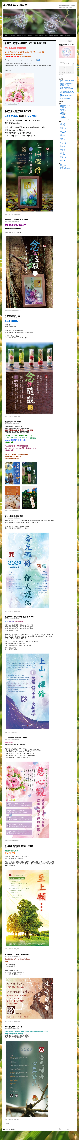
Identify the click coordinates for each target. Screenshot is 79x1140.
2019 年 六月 (62, 135)
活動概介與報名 (11, 116)
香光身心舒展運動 (49, 35)
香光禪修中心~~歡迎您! (15, 5)
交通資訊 (62, 35)
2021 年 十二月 (63, 128)
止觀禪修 (36, 35)
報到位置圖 (32, 116)
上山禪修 (63, 114)
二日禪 (62, 116)
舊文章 (7, 1123)
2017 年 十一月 (63, 143)
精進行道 (41, 35)
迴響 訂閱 (63, 167)
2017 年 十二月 (63, 142)
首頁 (6, 35)
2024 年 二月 (62, 125)
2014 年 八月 (62, 159)
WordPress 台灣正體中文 (65, 168)
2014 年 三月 (62, 160)
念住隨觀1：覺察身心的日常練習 (16, 219)
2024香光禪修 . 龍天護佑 (14, 516)
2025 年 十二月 (63, 123)
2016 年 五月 (62, 150)
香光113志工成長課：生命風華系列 (17, 954)
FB (9, 35)
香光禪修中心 (17, 45)
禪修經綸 (62, 112)
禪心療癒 (24, 35)
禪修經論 (19, 35)
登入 (61, 164)
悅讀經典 (56, 35)
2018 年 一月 (62, 141)
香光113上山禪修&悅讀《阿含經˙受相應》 (20, 616)
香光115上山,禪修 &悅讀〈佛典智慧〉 (18, 111)
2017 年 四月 (62, 146)
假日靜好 (63, 110)
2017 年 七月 (62, 145)
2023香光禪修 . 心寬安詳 (14, 1026)
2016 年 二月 (62, 152)
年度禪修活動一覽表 (12, 104)
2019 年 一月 (62, 137)
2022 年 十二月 (63, 127)
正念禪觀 (30, 35)
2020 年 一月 (62, 134)
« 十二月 (60, 76)
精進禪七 (63, 117)
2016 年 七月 (62, 149)
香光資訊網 (67, 35)
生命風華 (13, 35)
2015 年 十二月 (63, 153)
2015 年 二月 (62, 156)
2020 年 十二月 (63, 131)
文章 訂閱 (63, 166)
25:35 (38, 60)
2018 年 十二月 (63, 138)
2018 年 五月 (62, 139)
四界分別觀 (63, 108)
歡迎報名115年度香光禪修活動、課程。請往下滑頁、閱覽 (25, 43)
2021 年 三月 (62, 130)
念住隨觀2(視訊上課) (12, 316)
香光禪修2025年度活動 (13, 421)
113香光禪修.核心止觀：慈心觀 (16, 737)
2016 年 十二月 (63, 148)
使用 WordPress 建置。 (65, 1129)
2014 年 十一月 (63, 157)
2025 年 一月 (62, 124)
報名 (6, 621)
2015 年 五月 (62, 154)
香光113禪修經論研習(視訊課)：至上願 (19, 846)
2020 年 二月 (62, 132)
